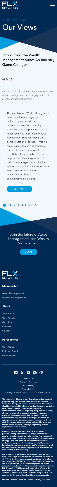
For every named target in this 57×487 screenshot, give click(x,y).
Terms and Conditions (28, 382)
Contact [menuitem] (7, 331)
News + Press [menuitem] (10, 355)
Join (28, 252)
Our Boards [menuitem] (9, 322)
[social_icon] (16, 373)
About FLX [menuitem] (8, 313)
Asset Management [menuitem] (13, 293)
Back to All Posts (22, 205)
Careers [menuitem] (6, 326)
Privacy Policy (28, 386)
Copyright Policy (28, 389)
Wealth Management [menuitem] (14, 297)
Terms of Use (28, 379)
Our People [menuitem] (9, 318)
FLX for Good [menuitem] (10, 351)
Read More (19, 189)
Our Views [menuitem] (8, 347)
